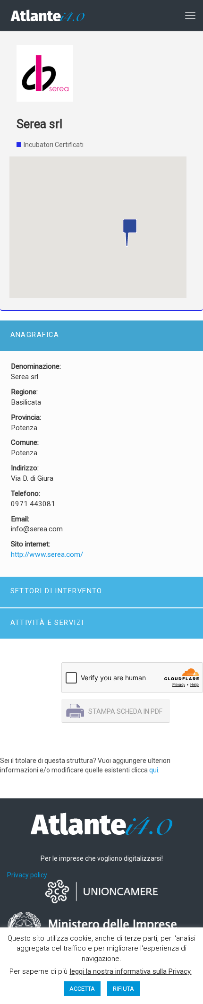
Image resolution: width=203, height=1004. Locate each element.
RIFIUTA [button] (123, 988)
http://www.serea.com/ (47, 554)
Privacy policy (27, 875)
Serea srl (39, 124)
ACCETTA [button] (82, 988)
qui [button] (153, 770)
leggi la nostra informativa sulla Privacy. (131, 971)
